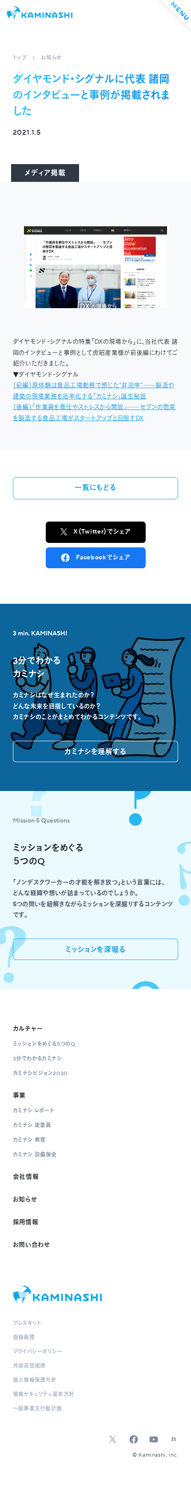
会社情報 (26, 1177)
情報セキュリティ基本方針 (44, 1394)
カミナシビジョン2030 (40, 1073)
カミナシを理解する (95, 751)
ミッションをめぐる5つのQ (44, 1044)
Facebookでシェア (103, 558)
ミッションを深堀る (95, 949)
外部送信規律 (29, 1366)
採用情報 (26, 1222)
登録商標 (24, 1337)
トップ (20, 58)
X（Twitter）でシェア (102, 532)
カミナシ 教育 (29, 1140)
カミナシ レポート (33, 1111)
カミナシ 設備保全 (35, 1155)
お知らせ (51, 58)
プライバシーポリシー (38, 1352)
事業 (19, 1096)
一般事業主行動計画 (37, 1409)
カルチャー (28, 1029)
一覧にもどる (95, 487)
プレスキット (27, 1323)
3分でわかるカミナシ (37, 1059)
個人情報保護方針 (34, 1380)
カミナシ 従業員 (32, 1125)
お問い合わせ (31, 1245)
